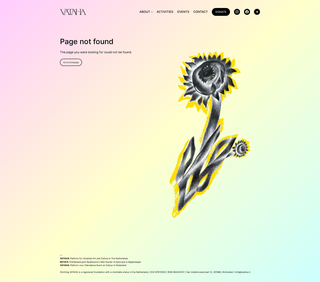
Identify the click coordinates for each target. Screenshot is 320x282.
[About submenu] (152, 12)
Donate (221, 11)
